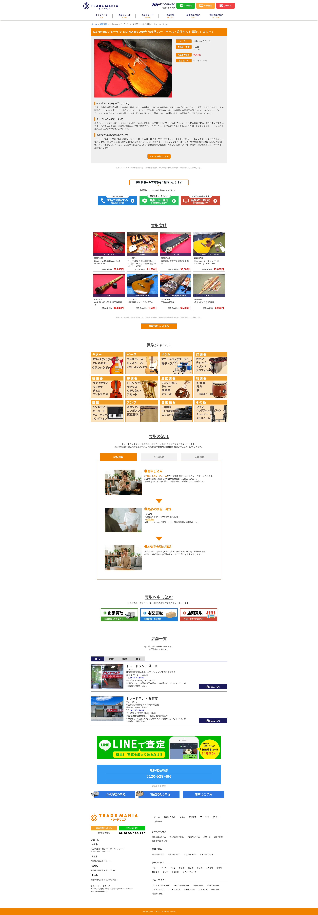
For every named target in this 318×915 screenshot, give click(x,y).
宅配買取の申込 (160, 794)
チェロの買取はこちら (159, 156)
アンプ (165, 872)
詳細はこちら (213, 686)
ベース (163, 868)
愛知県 (95, 875)
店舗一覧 (206, 837)
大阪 (111, 659)
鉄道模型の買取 (213, 885)
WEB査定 (208, 5)
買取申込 (227, 5)
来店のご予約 (203, 794)
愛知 (138, 659)
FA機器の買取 (189, 890)
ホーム (94, 24)
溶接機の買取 (157, 894)
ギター (154, 868)
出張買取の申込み (159, 837)
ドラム (172, 868)
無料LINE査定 (132, 828)
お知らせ (158, 821)
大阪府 (95, 856)
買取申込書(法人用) (159, 841)
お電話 (147, 476)
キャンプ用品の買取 (181, 885)
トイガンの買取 (158, 890)
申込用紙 (150, 519)
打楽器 (181, 868)
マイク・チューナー (190, 872)
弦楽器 (190, 868)
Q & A (182, 817)
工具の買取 (203, 890)
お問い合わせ (170, 817)
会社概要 (192, 817)
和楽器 (219, 868)
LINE (154, 476)
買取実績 (103, 24)
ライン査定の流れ (207, 855)
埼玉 (97, 659)
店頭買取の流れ (190, 855)
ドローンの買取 (174, 890)
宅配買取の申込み (177, 837)
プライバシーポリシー (210, 817)
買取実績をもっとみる (159, 326)
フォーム (163, 476)
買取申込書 (218, 837)
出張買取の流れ (158, 855)
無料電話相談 (159, 773)
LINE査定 (188, 5)
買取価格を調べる (104, 828)
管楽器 (199, 868)
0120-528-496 (137, 710)
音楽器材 (175, 872)
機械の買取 (215, 890)
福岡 (125, 659)
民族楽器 (209, 868)
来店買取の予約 (193, 837)
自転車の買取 (198, 885)
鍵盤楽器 (155, 872)
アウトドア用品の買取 (161, 885)
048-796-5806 (137, 678)
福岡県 (95, 866)
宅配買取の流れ (174, 855)
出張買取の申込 (116, 794)
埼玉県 (95, 844)
